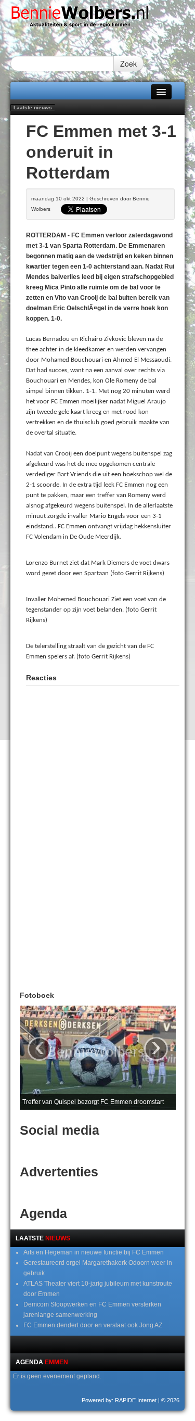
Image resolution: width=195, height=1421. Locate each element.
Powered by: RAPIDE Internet (119, 1400)
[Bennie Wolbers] (97, 18)
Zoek (128, 63)
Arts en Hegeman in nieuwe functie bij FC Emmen (93, 1252)
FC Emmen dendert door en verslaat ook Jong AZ (92, 1325)
